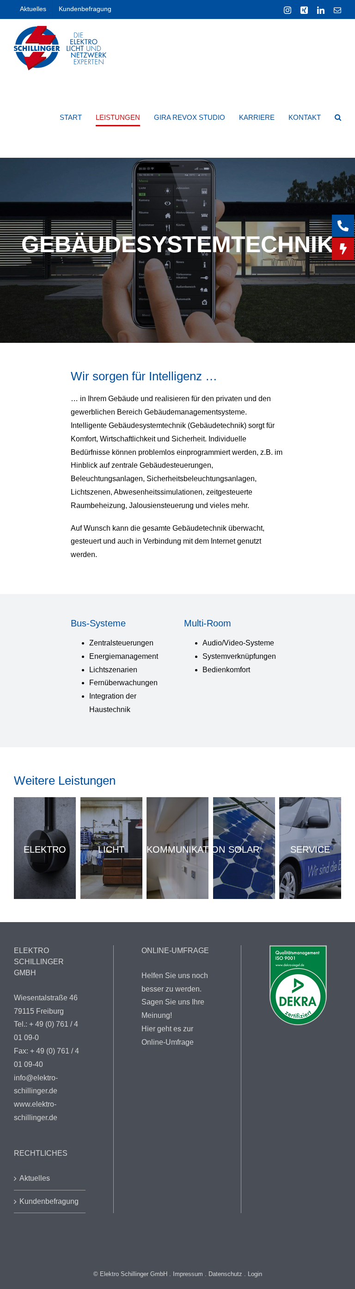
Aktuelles (34, 1178)
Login (255, 1273)
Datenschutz (225, 1273)
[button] (338, 117)
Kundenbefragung (49, 1201)
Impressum (188, 1273)
